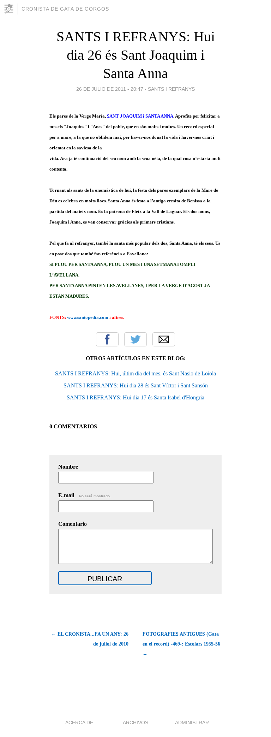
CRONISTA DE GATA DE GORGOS (65, 9)
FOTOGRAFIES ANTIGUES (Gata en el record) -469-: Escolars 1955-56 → (181, 643)
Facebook (107, 339)
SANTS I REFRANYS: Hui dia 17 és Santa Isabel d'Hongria (135, 397)
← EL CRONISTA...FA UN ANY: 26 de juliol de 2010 (89, 639)
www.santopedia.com (87, 317)
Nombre (68, 467)
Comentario (72, 524)
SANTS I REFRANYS (171, 89)
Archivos (135, 722)
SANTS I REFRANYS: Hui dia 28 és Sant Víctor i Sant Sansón (136, 385)
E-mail (84, 495)
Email (163, 339)
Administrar (192, 722)
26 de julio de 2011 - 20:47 (109, 89)
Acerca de (79, 722)
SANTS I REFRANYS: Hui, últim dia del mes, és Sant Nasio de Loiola (135, 373)
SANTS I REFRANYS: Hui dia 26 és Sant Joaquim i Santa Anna (135, 55)
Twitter (135, 339)
